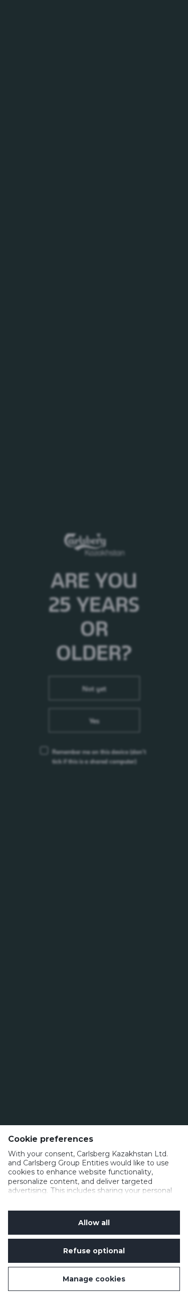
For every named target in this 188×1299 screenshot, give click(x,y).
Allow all (94, 1222)
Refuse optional (94, 1250)
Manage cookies (94, 1278)
